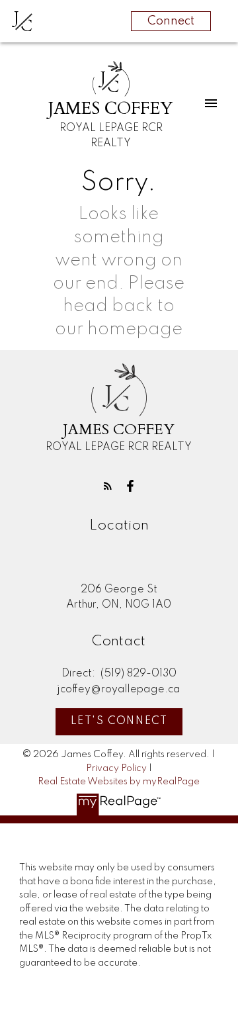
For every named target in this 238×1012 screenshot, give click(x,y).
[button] (108, 486)
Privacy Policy (116, 768)
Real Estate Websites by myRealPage (119, 781)
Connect (170, 21)
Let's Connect (119, 721)
